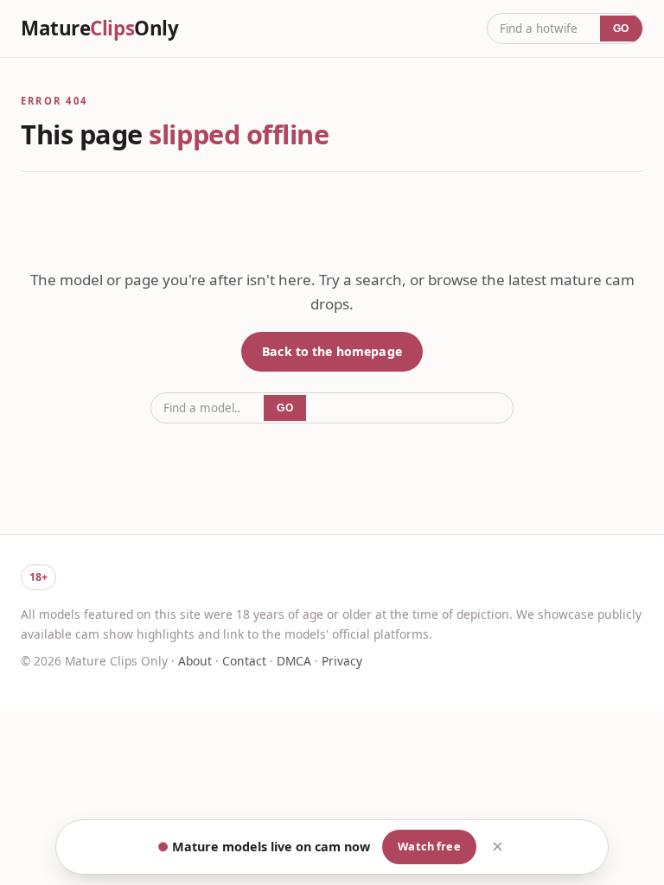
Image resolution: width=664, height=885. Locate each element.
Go (621, 28)
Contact (244, 661)
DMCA (294, 661)
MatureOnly (99, 28)
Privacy (342, 661)
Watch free (429, 846)
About (195, 661)
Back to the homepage (332, 351)
